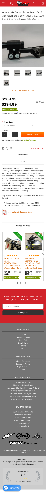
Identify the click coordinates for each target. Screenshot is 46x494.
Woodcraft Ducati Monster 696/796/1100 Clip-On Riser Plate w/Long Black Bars (12, 263)
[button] (12, 488)
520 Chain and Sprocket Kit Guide (23, 396)
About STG (23, 334)
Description (23, 154)
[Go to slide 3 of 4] (25, 283)
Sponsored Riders (23, 364)
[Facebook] (3, 148)
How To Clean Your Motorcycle (23, 391)
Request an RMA (23, 367)
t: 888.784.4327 (23, 459)
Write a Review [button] (33, 19)
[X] (7, 148)
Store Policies (23, 343)
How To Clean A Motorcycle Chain (23, 394)
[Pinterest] (11, 148)
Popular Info (23, 356)
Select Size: (7, 122)
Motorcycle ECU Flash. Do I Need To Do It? (23, 388)
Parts (23, 370)
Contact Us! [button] (14, 488)
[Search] (11, 3)
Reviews (23, 161)
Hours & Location (23, 337)
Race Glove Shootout (23, 382)
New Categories (23, 407)
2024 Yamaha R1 (23, 426)
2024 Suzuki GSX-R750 (23, 420)
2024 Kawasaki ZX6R (23, 415)
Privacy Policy (23, 340)
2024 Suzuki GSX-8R (23, 417)
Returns (23, 346)
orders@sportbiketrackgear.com (23, 464)
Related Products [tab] (23, 226)
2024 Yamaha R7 (23, 423)
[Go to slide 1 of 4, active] (17, 283)
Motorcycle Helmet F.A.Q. (23, 385)
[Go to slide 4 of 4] (28, 283)
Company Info (23, 329)
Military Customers (23, 361)
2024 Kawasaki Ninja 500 (23, 412)
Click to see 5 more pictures (23, 90)
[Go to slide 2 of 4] (21, 283)
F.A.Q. (23, 349)
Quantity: (5, 130)
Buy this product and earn (19, 140)
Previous (3, 254)
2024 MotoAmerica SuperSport (23, 399)
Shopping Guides (23, 377)
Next (42, 254)
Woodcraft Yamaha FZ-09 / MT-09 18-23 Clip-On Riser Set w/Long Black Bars (33, 263)
